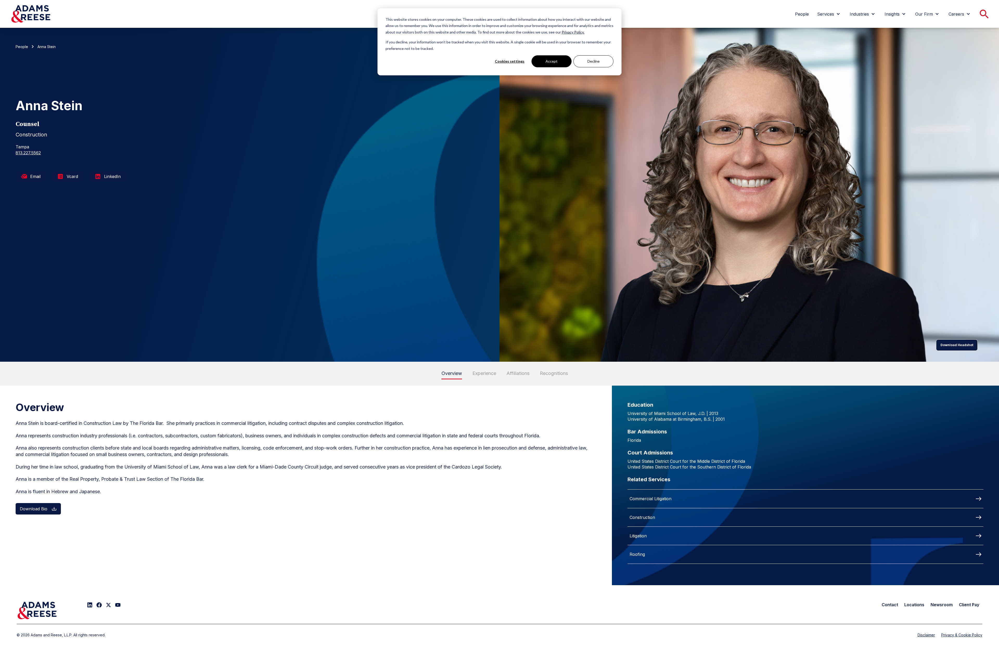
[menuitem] (802, 14)
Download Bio (33, 508)
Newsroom (942, 604)
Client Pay (969, 604)
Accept (552, 61)
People (22, 46)
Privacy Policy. (573, 32)
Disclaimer (926, 635)
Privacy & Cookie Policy (961, 635)
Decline (593, 61)
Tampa (22, 146)
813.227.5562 (28, 152)
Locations (914, 604)
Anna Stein (46, 46)
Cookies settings (509, 61)
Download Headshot (956, 345)
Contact (890, 604)
